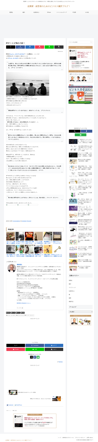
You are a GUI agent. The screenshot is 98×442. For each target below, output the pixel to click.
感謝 (23, 312)
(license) (29, 221)
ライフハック (72, 287)
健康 (70, 298)
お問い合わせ (90, 437)
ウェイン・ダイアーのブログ (17, 54)
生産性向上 (72, 291)
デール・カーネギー (13, 58)
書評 (70, 284)
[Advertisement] (49, 26)
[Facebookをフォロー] (20, 308)
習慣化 (9, 312)
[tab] (10, 405)
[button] (58, 47)
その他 (14, 312)
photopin (24, 221)
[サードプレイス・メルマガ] (81, 76)
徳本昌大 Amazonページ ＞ (24, 303)
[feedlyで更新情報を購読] (22, 308)
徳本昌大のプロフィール (68, 437)
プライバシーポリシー (80, 437)
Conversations (16, 221)
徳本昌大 (19, 264)
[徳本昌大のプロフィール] (80, 320)
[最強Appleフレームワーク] (34, 421)
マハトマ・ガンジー (30, 315)
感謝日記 (71, 301)
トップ (59, 437)
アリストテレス (21, 315)
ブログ (19, 312)
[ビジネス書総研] (81, 94)
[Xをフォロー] (18, 308)
